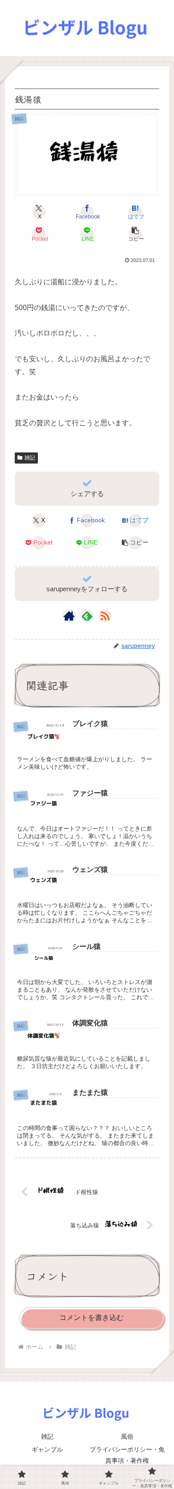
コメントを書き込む (91, 1317)
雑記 (30, 458)
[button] (135, 234)
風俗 (127, 1436)
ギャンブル (47, 1449)
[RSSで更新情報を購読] (105, 616)
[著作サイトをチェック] (69, 616)
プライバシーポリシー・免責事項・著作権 (127, 1455)
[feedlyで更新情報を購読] (87, 616)
